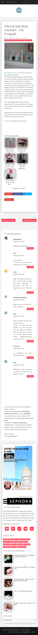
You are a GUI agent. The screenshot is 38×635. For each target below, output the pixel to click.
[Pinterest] (25, 529)
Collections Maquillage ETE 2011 (14, 40)
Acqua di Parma (24, 539)
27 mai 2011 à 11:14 (18, 348)
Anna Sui (13, 547)
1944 (5, 539)
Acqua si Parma (8, 542)
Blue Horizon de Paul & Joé (12, 72)
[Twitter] (13, 529)
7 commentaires (23, 38)
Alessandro (7, 544)
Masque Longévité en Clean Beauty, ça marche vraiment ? (24, 556)
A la (11, 539)
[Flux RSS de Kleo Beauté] (15, 2)
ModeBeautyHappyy (20, 297)
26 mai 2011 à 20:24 (18, 316)
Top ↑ (33, 632)
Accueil (11, 632)
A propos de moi (25, 632)
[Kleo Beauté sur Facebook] (11, 2)
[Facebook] (19, 529)
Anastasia (6, 547)
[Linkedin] (7, 529)
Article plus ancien (29, 220)
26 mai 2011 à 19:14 (18, 300)
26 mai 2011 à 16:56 (18, 274)
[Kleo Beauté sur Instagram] (7, 2)
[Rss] (32, 529)
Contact (17, 632)
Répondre (30, 248)
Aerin (15, 542)
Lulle (15, 272)
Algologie (20, 544)
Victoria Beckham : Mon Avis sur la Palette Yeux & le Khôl (24, 580)
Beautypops (17, 239)
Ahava (25, 542)
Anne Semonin (22, 547)
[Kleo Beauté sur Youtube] (13, 2)
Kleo (7, 38)
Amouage (27, 544)
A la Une (16, 539)
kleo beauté (15, 629)
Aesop (20, 542)
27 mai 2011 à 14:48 (18, 365)
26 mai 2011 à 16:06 (18, 241)
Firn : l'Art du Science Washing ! (23, 591)
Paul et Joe (28, 40)
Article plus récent (8, 220)
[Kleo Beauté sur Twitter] (9, 2)
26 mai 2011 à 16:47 (18, 255)
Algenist (13, 544)
